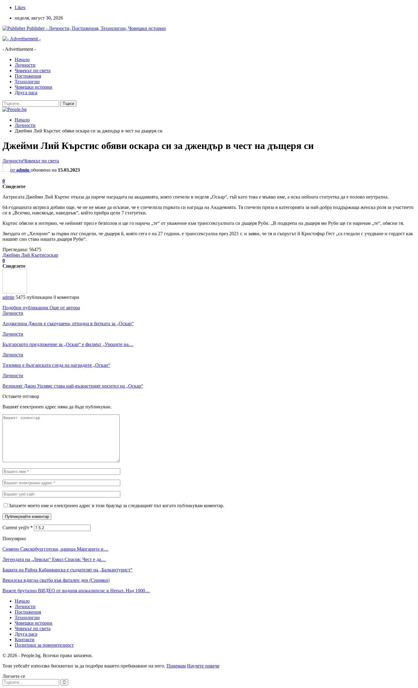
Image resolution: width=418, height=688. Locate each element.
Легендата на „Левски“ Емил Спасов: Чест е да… (54, 559)
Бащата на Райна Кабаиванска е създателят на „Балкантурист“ (67, 569)
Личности (25, 65)
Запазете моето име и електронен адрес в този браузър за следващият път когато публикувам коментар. (116, 505)
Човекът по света (32, 70)
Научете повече (203, 665)
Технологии (27, 81)
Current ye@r (17, 527)
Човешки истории (33, 87)
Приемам (176, 665)
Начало (22, 59)
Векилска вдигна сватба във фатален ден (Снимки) (56, 580)
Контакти (25, 639)
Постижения (28, 76)
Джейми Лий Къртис (24, 255)
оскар (52, 255)
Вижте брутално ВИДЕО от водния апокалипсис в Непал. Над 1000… (76, 590)
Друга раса (26, 92)
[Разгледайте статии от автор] (14, 291)
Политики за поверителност (44, 645)
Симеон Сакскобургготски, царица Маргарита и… (55, 549)
